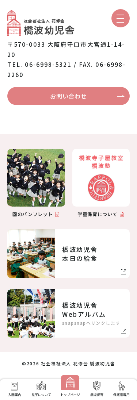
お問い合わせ (68, 96)
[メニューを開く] (120, 18)
